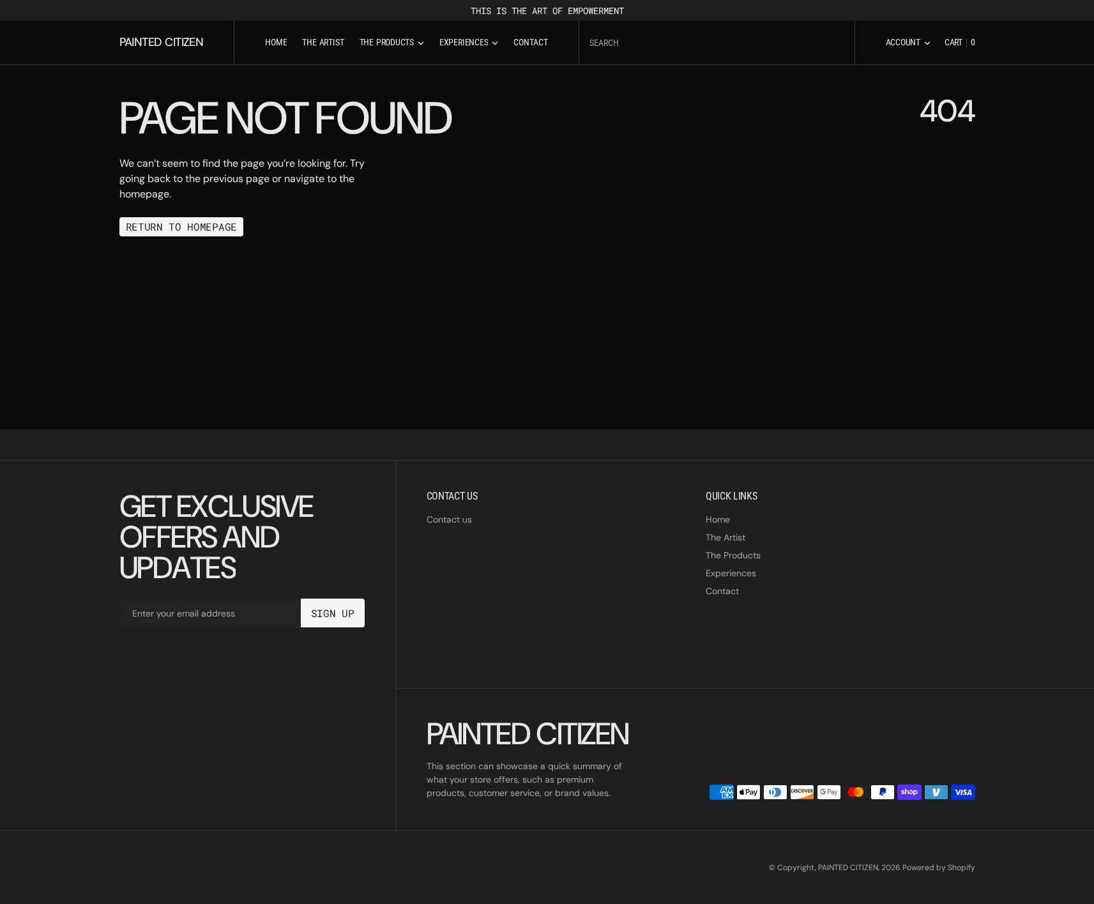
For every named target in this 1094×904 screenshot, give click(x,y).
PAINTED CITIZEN (848, 867)
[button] (908, 42)
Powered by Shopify (938, 867)
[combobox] (716, 42)
